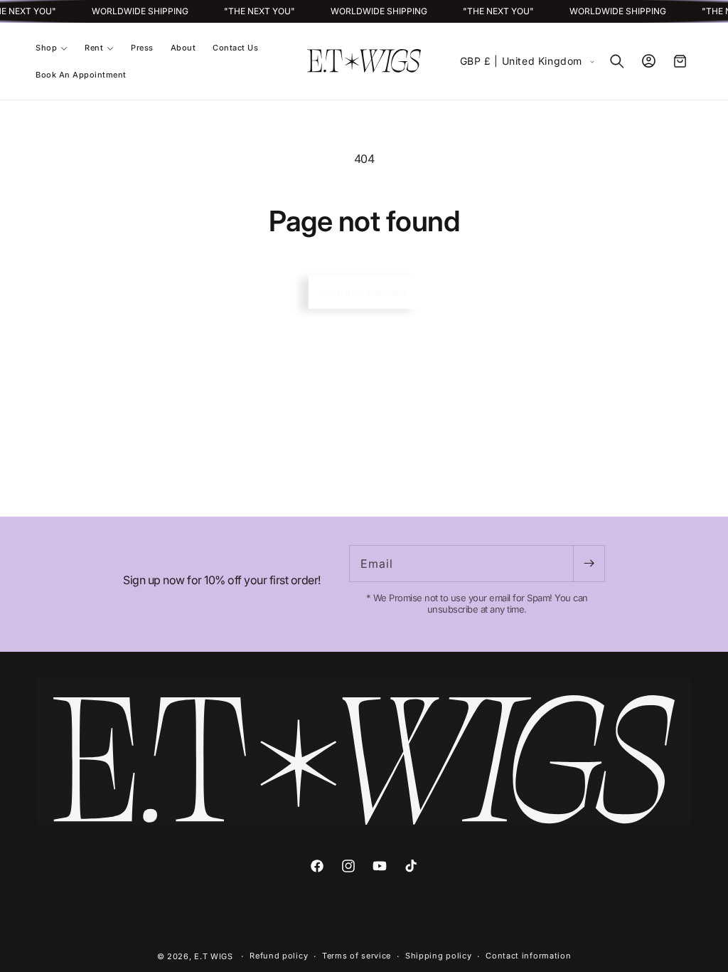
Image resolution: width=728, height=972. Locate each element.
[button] (51, 47)
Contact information (528, 956)
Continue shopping (364, 292)
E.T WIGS (214, 956)
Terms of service (356, 956)
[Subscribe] (588, 563)
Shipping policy (438, 956)
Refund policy (279, 956)
